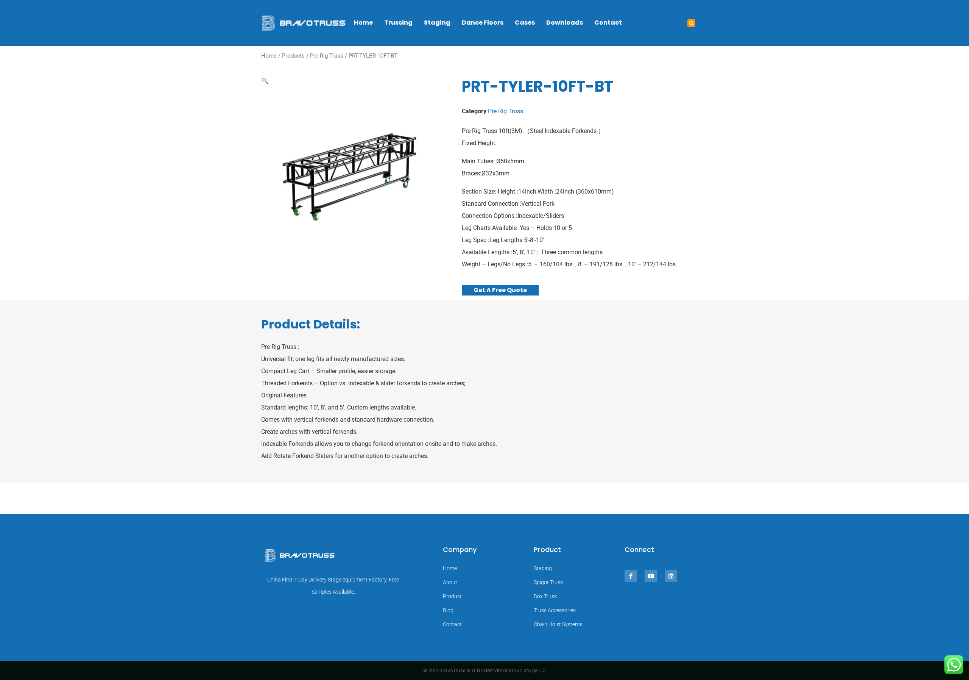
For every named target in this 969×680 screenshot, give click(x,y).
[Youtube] (651, 576)
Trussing (398, 22)
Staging (437, 22)
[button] (691, 23)
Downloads (564, 22)
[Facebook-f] (631, 576)
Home (363, 22)
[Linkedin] (671, 576)
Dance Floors (482, 22)
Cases (525, 22)
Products (293, 55)
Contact (608, 22)
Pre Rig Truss (326, 55)
